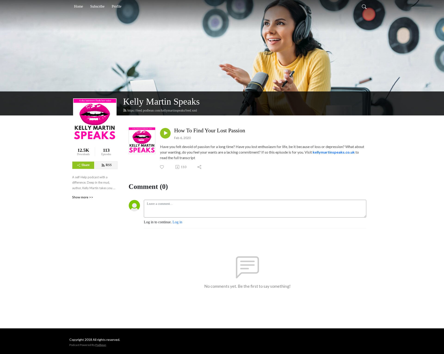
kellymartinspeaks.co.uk (334, 152)
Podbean (100, 345)
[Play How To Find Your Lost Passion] (165, 133)
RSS (109, 165)
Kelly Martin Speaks (161, 101)
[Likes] (162, 167)
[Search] (364, 6)
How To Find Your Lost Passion (209, 130)
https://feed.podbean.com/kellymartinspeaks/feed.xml (162, 110)
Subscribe (97, 6)
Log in (177, 222)
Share (85, 165)
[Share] (199, 167)
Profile (116, 6)
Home (78, 6)
